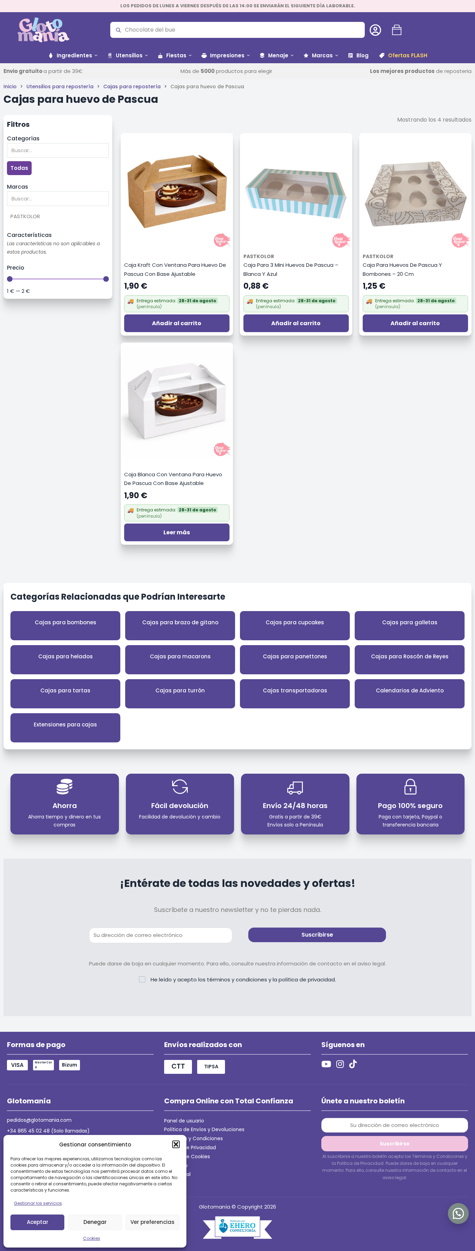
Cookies (91, 1238)
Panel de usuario (184, 1120)
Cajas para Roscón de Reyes (410, 656)
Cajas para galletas (409, 622)
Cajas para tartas (65, 690)
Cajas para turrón (180, 690)
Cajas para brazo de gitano (180, 622)
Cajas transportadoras (295, 690)
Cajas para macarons (180, 656)
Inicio (10, 86)
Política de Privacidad (190, 1147)
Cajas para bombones (65, 622)
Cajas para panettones (295, 656)
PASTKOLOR (258, 256)
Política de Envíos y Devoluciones (204, 1129)
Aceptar (37, 1222)
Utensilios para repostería (60, 86)
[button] (175, 1144)
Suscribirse (317, 935)
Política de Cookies (187, 1156)
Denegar (95, 1222)
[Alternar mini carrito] (397, 30)
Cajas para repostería (132, 86)
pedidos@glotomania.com (39, 1120)
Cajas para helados (65, 656)
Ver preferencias (152, 1222)
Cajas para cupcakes (295, 622)
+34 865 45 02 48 (28, 1130)
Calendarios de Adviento (410, 690)
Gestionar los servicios (38, 1203)
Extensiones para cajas (65, 724)
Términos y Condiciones (193, 1138)
